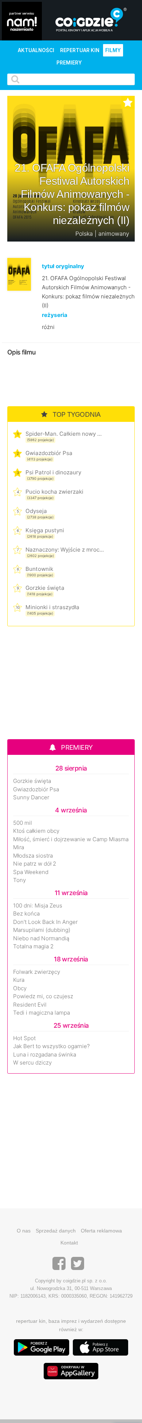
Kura (18, 980)
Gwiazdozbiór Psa (48, 453)
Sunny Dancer (31, 797)
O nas (24, 1231)
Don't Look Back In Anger (45, 922)
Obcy (20, 988)
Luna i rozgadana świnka (44, 1054)
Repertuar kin (79, 50)
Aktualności (36, 50)
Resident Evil (30, 1004)
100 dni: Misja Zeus (37, 905)
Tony (19, 880)
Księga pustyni (44, 530)
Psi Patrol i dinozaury (53, 472)
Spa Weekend (30, 872)
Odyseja (36, 510)
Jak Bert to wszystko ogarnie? (51, 1046)
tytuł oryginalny (63, 266)
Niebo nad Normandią (41, 938)
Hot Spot (24, 1038)
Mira (18, 847)
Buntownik (39, 568)
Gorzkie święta (44, 587)
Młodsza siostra (33, 855)
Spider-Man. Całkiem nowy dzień (64, 433)
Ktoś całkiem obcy (36, 831)
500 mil (22, 823)
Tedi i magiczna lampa (41, 1013)
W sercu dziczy (32, 1062)
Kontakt (69, 1243)
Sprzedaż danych (56, 1231)
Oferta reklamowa (101, 1231)
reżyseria (54, 314)
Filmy (113, 50)
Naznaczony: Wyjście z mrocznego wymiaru (64, 549)
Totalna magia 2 (33, 946)
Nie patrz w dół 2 (34, 864)
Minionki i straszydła (52, 607)
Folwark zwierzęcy (36, 972)
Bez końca (26, 913)
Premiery (69, 63)
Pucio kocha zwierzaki (54, 491)
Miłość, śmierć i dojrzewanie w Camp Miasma (71, 839)
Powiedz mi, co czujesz (43, 996)
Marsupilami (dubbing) (41, 930)
